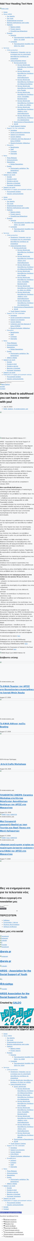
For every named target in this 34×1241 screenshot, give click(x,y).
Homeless (13, 130)
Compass (13, 151)
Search (2, 382)
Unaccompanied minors (18, 61)
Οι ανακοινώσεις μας (21, 409)
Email (2, 906)
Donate (9, 177)
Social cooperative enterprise (20, 132)
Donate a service (12, 181)
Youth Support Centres (18, 126)
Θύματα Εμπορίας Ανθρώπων (20, 143)
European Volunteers (14, 185)
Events (9, 166)
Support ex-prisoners (17, 134)
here (18, 636)
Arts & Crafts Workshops (13, 764)
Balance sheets (15, 27)
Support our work (9, 175)
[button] (11, 1212)
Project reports (15, 29)
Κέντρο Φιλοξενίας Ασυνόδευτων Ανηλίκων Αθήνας (25, 67)
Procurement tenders (14, 191)
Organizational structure (15, 20)
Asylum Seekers (15, 137)
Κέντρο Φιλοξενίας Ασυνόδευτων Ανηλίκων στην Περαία (25, 88)
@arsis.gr (5, 951)
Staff (12, 149)
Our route (10, 18)
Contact (6, 1209)
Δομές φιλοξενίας (20, 1086)
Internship (13, 153)
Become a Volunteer (13, 183)
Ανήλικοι (13, 1160)
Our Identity (11, 16)
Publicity (10, 25)
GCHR (16, 124)
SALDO (17, 1002)
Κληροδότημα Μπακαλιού (18, 31)
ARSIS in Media (12, 172)
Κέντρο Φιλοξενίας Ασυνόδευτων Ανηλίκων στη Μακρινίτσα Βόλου (25, 82)
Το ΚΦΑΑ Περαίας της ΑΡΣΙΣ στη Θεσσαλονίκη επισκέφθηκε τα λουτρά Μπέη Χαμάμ (17, 689)
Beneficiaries (14, 147)
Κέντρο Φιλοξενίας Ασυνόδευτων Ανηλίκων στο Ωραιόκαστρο (25, 118)
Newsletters (11, 162)
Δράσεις (10, 409)
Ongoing (13, 35)
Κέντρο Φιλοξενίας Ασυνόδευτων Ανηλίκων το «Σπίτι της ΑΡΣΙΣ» (25, 103)
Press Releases (12, 158)
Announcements (12, 160)
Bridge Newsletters (16, 164)
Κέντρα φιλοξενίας (20, 63)
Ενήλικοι (13, 1162)
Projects (9, 33)
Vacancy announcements (15, 194)
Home (5, 12)
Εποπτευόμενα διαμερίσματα (23, 122)
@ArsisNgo (6, 983)
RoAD (5, 409)
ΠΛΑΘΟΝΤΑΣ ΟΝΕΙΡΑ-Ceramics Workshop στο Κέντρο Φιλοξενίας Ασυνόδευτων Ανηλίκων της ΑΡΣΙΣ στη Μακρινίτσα (16, 801)
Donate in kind (12, 179)
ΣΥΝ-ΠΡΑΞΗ (14, 1154)
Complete (13, 41)
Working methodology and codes (18, 22)
